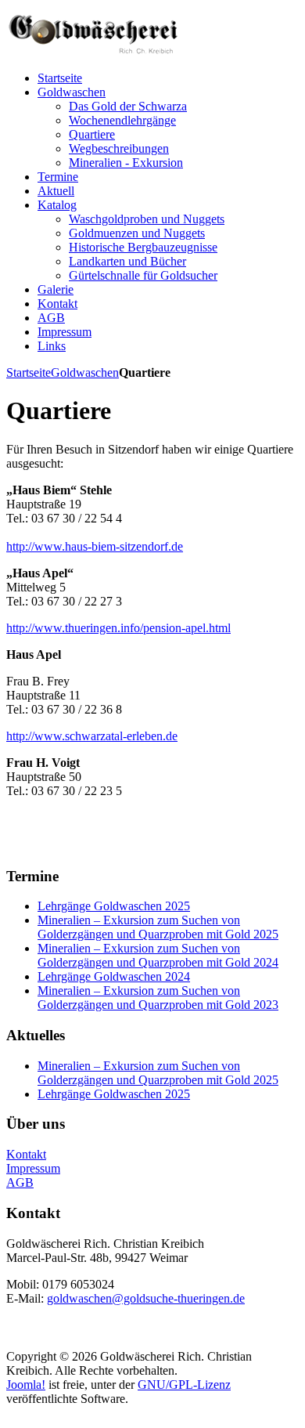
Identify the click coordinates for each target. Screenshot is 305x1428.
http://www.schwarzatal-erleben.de (92, 736)
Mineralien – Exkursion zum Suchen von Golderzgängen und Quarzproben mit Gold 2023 (158, 997)
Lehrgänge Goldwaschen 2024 (114, 976)
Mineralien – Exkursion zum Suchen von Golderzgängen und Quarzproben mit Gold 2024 (158, 955)
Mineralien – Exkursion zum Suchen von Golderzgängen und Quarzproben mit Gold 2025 (158, 927)
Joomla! (25, 1384)
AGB (20, 1182)
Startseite (28, 372)
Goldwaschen (85, 372)
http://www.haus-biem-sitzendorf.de (94, 546)
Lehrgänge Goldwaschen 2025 (114, 906)
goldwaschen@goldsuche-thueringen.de (146, 1298)
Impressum (33, 1168)
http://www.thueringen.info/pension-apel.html (118, 627)
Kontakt (26, 1154)
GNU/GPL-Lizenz (184, 1384)
